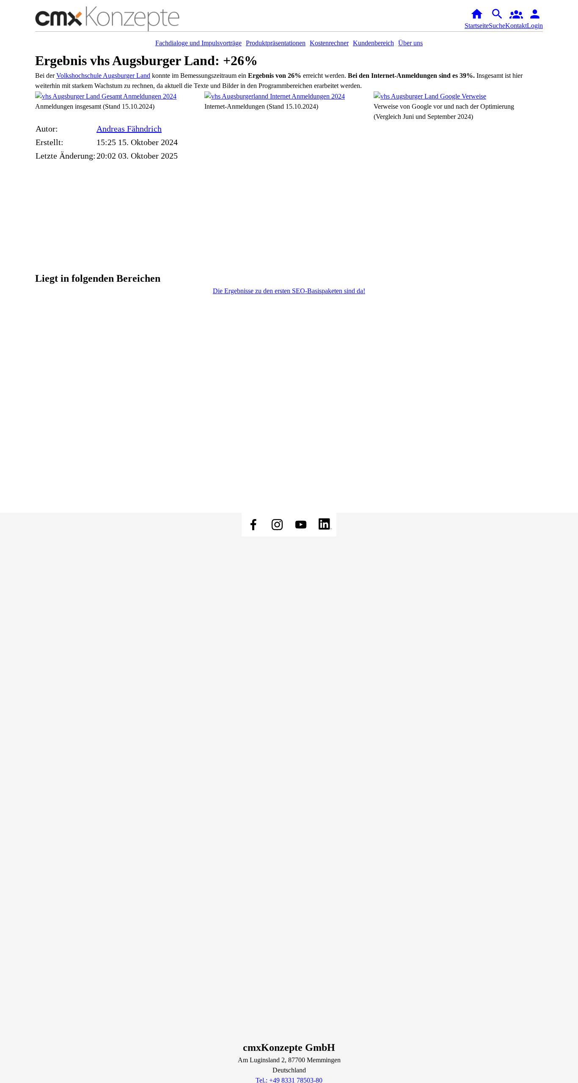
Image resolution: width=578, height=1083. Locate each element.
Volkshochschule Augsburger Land (103, 75)
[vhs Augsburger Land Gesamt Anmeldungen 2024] (105, 95)
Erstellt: (49, 142)
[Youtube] (301, 524)
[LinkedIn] (324, 524)
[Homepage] (119, 18)
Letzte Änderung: (66, 155)
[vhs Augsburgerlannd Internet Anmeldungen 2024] (274, 95)
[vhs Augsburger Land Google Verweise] (430, 95)
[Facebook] (253, 524)
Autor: (47, 128)
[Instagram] (277, 524)
